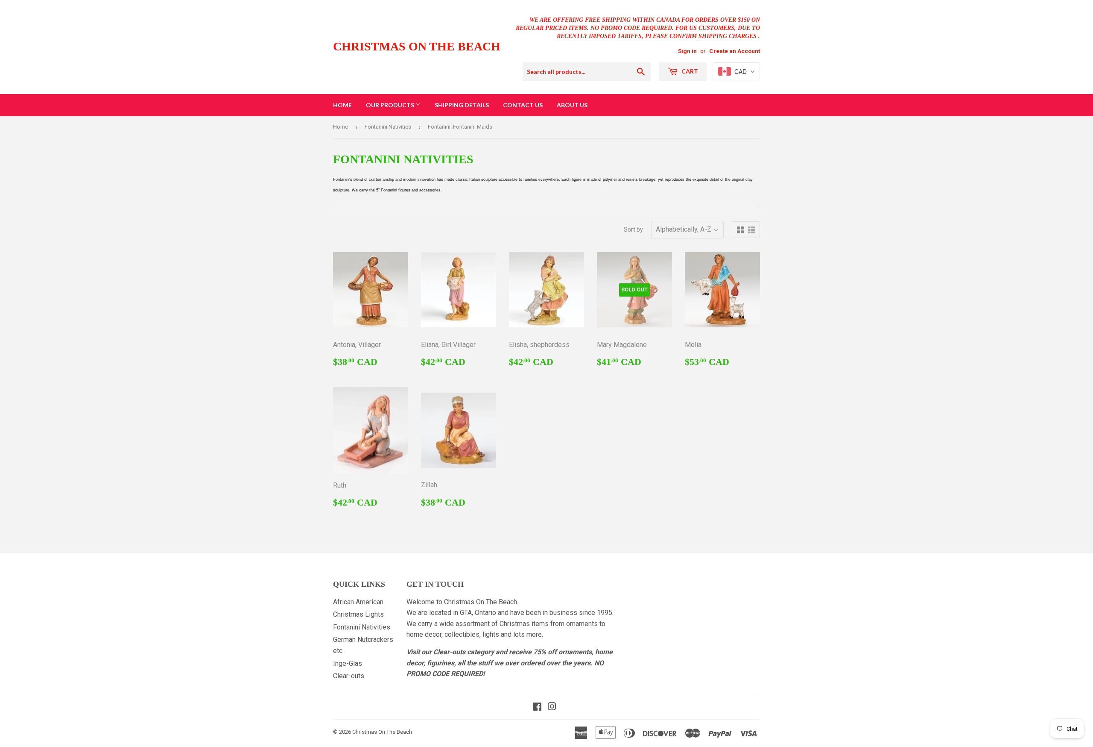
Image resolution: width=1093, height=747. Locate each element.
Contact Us (523, 105)
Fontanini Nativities (388, 127)
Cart (689, 71)
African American (358, 602)
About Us (572, 105)
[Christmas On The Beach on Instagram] (552, 707)
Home (342, 105)
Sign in (687, 50)
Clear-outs (348, 676)
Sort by (633, 229)
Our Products (390, 105)
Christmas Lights (358, 614)
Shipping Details (462, 105)
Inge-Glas (347, 663)
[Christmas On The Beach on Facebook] (537, 707)
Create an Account (734, 50)
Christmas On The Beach (416, 46)
